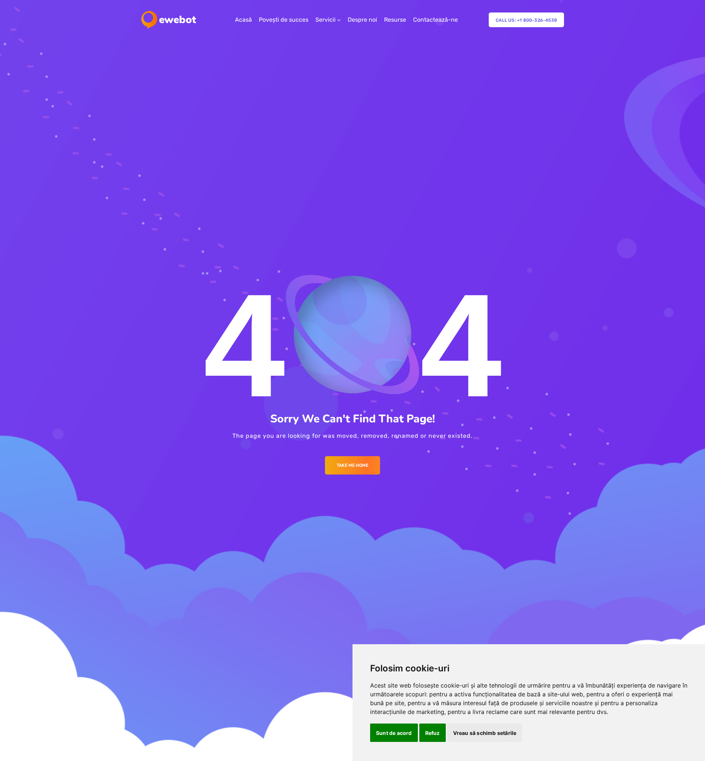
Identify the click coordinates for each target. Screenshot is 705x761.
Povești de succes (283, 19)
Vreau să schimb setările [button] (485, 733)
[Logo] (168, 20)
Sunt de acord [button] (394, 733)
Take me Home (352, 465)
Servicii (325, 19)
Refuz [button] (432, 733)
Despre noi (362, 19)
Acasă (243, 19)
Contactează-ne (435, 19)
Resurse (395, 19)
